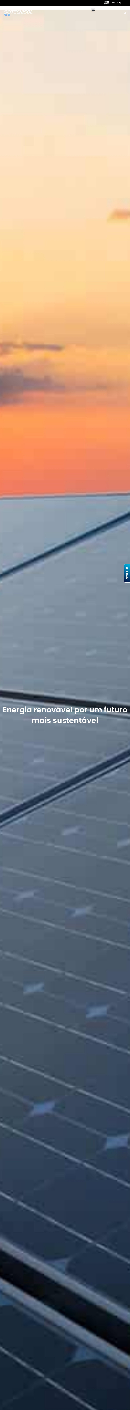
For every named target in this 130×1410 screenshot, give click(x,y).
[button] (93, 10)
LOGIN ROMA (106, 2)
